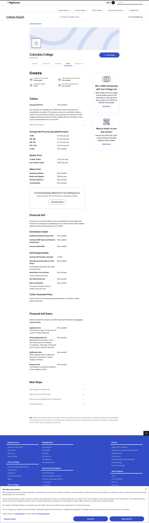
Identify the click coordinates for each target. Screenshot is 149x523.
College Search (15, 17)
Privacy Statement (43, 514)
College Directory (35, 24)
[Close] (146, 489)
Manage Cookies (10, 519)
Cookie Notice (19, 514)
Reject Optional (127, 519)
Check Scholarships (57, 202)
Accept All (90, 519)
